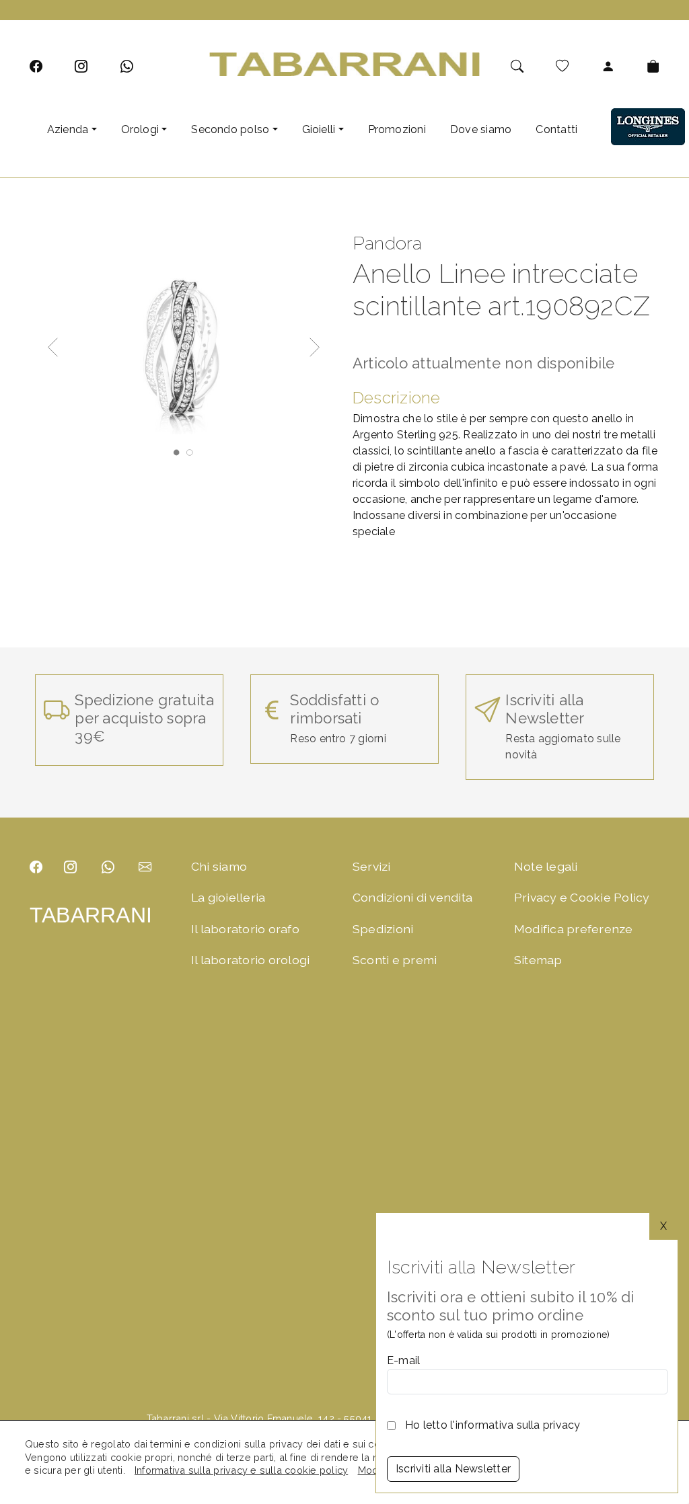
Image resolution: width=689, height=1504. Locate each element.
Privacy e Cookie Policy (582, 897)
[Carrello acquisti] (653, 66)
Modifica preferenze (573, 929)
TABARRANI (91, 915)
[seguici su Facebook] (36, 66)
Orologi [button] (140, 129)
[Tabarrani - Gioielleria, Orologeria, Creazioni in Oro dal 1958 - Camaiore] (344, 63)
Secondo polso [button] (230, 129)
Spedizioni (383, 929)
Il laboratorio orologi (250, 960)
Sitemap (538, 960)
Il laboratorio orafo (245, 929)
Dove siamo (480, 129)
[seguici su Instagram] (81, 66)
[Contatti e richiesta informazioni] (145, 867)
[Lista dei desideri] (562, 66)
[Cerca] (517, 66)
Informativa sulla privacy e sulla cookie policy (241, 1470)
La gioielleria (228, 897)
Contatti (556, 129)
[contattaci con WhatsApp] (126, 66)
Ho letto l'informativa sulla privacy (493, 1425)
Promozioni (397, 129)
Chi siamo (219, 866)
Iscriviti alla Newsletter (453, 1468)
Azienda (68, 129)
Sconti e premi (395, 960)
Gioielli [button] (319, 129)
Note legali (546, 866)
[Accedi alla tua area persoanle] (608, 66)
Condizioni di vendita (412, 897)
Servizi (372, 866)
